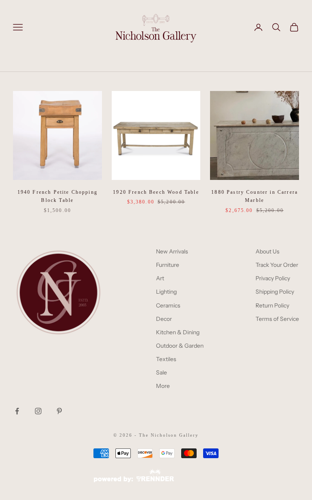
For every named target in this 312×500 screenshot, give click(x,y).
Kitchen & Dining (177, 332)
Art (160, 278)
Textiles (166, 359)
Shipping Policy (275, 291)
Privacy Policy (273, 278)
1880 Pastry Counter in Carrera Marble (254, 196)
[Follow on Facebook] (17, 411)
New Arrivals (172, 251)
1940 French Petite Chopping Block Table (57, 196)
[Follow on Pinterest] (59, 411)
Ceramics (168, 305)
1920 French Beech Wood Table (156, 192)
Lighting (166, 291)
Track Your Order (277, 264)
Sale (161, 372)
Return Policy (272, 305)
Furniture (167, 264)
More (163, 386)
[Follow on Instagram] (38, 411)
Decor (164, 319)
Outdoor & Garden (180, 345)
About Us (268, 251)
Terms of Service (277, 319)
